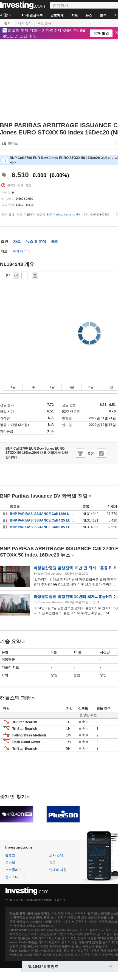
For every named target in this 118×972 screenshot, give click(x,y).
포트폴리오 (13, 870)
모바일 (10, 863)
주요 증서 (44, 23)
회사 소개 (56, 855)
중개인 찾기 (13, 797)
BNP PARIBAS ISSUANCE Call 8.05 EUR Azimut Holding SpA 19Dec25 (42, 527)
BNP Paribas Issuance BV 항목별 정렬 (44, 496)
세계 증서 (25, 23)
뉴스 (89, 15)
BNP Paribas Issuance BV (63, 214)
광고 (52, 863)
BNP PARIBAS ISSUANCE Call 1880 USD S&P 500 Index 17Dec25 (42, 514)
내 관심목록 (34, 15)
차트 (74, 15)
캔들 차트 (8, 275)
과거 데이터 (21, 251)
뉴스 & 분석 (36, 241)
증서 (7, 23)
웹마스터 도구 (15, 877)
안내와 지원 (57, 870)
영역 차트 (16, 275)
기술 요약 (10, 641)
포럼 (55, 241)
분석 (103, 15)
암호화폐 (57, 15)
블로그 (10, 855)
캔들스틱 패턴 (15, 698)
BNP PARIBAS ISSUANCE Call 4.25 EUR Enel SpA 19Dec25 (42, 520)
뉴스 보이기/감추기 (35, 275)
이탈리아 (29, 214)
